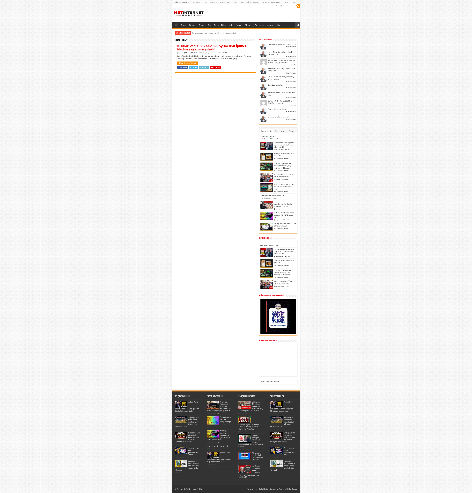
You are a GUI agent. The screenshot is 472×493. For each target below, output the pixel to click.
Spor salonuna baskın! (268, 136)
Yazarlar (285, 2)
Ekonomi (222, 2)
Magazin (208, 53)
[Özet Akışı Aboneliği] (255, 40)
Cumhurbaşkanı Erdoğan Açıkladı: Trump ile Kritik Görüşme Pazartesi (248, 426)
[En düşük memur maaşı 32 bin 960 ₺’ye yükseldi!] (266, 227)
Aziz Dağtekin (291, 47)
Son (276, 131)
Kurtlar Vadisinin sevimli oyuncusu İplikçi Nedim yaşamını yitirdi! (211, 47)
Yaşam (255, 2)
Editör (180, 53)
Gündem (212, 2)
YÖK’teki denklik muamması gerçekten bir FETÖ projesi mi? (284, 215)
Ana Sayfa (196, 2)
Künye (294, 2)
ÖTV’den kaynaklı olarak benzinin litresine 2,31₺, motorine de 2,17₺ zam (283, 166)
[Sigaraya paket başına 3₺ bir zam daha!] (266, 157)
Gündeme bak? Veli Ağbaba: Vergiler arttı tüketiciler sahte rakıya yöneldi (284, 145)
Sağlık (248, 2)
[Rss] (277, 6)
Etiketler (292, 131)
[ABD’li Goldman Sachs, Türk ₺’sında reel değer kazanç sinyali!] (266, 187)
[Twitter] (281, 6)
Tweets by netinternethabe (269, 382)
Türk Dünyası (275, 2)
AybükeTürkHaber (262, 489)
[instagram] (284, 6)
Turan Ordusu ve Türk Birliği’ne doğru (226, 419)
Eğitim (242, 2)
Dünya (235, 2)
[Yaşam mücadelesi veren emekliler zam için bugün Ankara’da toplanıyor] (266, 205)
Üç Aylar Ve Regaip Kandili (217, 446)
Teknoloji (264, 2)
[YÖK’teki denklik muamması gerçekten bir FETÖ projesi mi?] (266, 216)
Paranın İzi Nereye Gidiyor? (278, 109)
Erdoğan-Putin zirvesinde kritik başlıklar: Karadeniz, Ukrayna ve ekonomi (217, 33)
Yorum (283, 131)
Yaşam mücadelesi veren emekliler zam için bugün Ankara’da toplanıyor (283, 204)
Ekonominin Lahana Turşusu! (278, 117)
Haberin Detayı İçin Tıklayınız (187, 63)
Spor (228, 2)
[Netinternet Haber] (189, 13)
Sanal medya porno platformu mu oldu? (282, 44)
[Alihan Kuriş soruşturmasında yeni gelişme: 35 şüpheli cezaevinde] (213, 455)
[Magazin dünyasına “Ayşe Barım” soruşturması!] (266, 177)
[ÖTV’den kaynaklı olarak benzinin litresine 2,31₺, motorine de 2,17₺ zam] (266, 167)
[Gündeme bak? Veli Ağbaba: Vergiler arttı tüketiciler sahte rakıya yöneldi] (266, 146)
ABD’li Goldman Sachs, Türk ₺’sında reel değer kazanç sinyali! (284, 187)
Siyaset (204, 2)
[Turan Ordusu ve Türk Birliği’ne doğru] (213, 420)
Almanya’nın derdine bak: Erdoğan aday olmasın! (257, 456)
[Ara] (298, 6)
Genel (197, 53)
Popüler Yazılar (266, 131)
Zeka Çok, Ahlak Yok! (275, 85)
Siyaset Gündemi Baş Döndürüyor (272, 195)
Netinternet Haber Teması (288, 489)
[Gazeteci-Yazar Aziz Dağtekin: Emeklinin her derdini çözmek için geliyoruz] (213, 405)
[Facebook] (279, 6)
